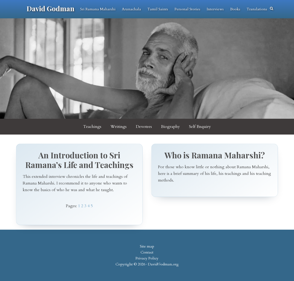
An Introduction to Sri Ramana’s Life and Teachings (79, 160)
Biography (170, 126)
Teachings (92, 126)
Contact (147, 252)
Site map (147, 246)
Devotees (144, 126)
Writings (118, 126)
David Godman (50, 8)
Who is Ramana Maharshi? (214, 155)
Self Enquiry (200, 126)
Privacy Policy (147, 258)
